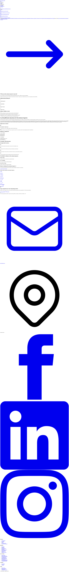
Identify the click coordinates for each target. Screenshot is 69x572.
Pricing (2, 542)
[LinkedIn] (34, 469)
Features (1, 3)
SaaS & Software (4, 551)
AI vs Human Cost (4, 557)
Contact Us (3, 564)
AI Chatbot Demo (4, 543)
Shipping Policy (3, 569)
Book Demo (7, 191)
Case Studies (1, 5)
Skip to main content (2, 0)
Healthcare (3, 547)
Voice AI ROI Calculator (4, 556)
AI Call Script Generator (4, 559)
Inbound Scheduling (4, 552)
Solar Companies (4, 550)
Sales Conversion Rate (4, 558)
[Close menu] (0, 8)
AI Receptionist (3, 540)
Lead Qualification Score (4, 560)
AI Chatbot (3, 541)
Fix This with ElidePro (2, 191)
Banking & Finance (4, 548)
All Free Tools (3, 555)
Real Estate (3, 546)
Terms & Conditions (4, 568)
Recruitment (3, 549)
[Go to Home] (2, 1)
